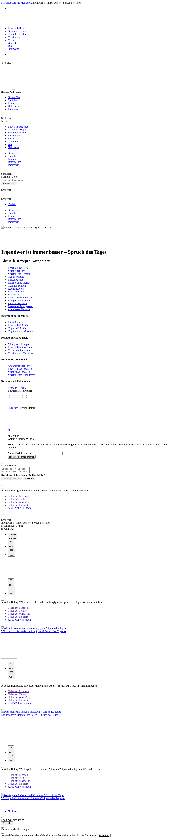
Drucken (13, 407)
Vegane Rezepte (16, 270)
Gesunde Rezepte (17, 31)
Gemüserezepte (16, 276)
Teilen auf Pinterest (18, 505)
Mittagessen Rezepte (18, 344)
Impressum (13, 109)
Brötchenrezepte (16, 291)
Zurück (12, 534)
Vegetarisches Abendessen (21, 374)
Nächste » (13, 811)
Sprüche (12, 100)
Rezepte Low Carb (18, 267)
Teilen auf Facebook (18, 496)
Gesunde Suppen (17, 285)
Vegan (11, 40)
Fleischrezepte (15, 279)
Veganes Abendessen (19, 371)
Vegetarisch (14, 37)
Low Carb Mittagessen (20, 347)
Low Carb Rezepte (18, 28)
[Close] (2, 827)
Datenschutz (14, 106)
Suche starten (9, 183)
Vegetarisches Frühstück (20, 331)
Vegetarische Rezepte (19, 273)
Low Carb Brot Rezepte (20, 297)
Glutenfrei (13, 43)
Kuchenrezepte (16, 288)
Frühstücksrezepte (17, 303)
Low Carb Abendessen (20, 368)
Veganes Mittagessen (19, 350)
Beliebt (12, 204)
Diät (10, 45)
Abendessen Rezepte (19, 309)
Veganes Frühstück (18, 328)
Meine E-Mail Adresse (19, 453)
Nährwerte (13, 48)
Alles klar (7, 823)
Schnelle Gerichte (17, 34)
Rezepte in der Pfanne (19, 300)
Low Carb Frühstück (19, 325)
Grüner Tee (14, 97)
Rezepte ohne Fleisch (19, 282)
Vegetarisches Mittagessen (21, 353)
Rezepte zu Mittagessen (20, 306)
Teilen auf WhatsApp (19, 502)
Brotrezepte (14, 294)
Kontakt (12, 103)
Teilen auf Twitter (17, 499)
